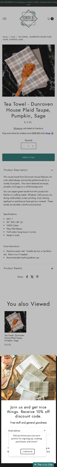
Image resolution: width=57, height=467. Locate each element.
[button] (31, 464)
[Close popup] (52, 358)
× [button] (44, 430)
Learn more (28, 451)
